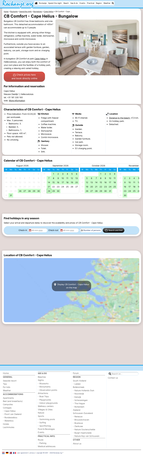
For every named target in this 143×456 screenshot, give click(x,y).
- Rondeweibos (10, 417)
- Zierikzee (78, 426)
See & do (74, 3)
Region (99, 3)
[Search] (112, 3)
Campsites (8, 404)
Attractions (43, 393)
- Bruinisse (78, 423)
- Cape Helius (9, 411)
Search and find (115, 230)
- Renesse (77, 416)
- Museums (43, 383)
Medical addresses (47, 446)
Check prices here (24, 76)
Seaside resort (9, 380)
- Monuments (44, 386)
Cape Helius (40, 58)
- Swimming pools (46, 419)
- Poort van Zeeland (12, 414)
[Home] (36, 3)
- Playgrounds (44, 400)
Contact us (113, 378)
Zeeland (76, 410)
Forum (76, 373)
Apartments (8, 398)
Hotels (6, 424)
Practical (90, 3)
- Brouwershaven (81, 420)
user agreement (22, 453)
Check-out (53, 230)
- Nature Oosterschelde (84, 429)
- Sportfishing (44, 426)
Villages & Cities (45, 409)
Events (82, 3)
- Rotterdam (78, 407)
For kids (6, 387)
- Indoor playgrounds (48, 403)
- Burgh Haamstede (82, 433)
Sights (41, 380)
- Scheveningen (80, 400)
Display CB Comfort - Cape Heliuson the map (73, 286)
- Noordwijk (78, 393)
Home (6, 373)
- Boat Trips (43, 396)
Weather (106, 3)
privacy (32, 453)
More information (17, 100)
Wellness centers (46, 406)
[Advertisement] (71, 206)
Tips (5, 384)
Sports (41, 416)
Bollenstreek (78, 387)
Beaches (42, 377)
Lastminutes (8, 427)
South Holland (79, 380)
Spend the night (55, 3)
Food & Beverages (46, 429)
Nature (41, 413)
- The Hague (79, 403)
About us (77, 443)
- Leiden (77, 384)
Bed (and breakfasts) (13, 401)
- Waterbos (8, 420)
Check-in (23, 230)
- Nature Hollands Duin (83, 390)
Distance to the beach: (119, 118)
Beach (66, 3)
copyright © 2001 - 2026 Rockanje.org (49, 453)
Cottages (7, 408)
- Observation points (47, 390)
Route (40, 440)
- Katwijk (77, 397)
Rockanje (43, 3)
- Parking (42, 443)
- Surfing (42, 422)
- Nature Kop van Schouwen (86, 436)
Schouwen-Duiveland (83, 413)
